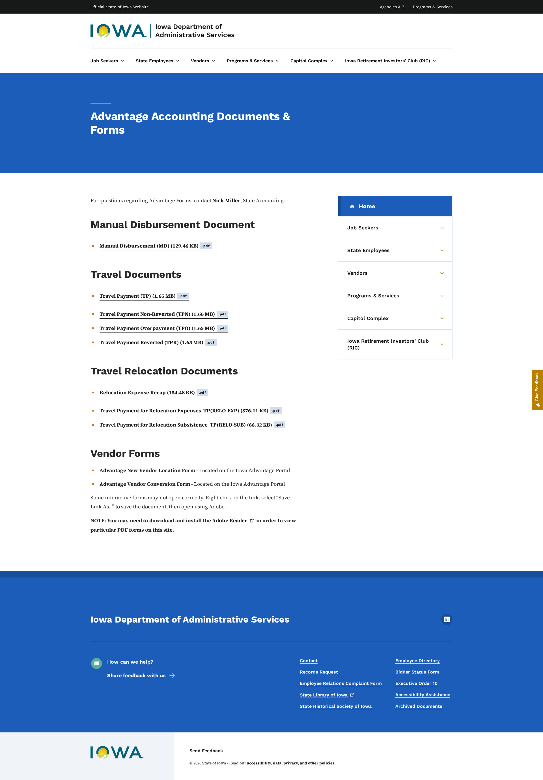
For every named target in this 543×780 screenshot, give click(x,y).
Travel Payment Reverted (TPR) (157, 342)
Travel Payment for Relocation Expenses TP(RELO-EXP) (189, 410)
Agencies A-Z (392, 7)
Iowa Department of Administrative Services (195, 31)
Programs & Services (433, 7)
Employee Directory (417, 660)
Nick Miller (226, 200)
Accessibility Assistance (422, 694)
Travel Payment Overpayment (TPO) (163, 328)
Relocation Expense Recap (153, 392)
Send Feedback (206, 750)
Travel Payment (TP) (143, 295)
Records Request (319, 672)
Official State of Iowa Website (119, 7)
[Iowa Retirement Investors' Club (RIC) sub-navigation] (434, 60)
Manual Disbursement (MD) (155, 245)
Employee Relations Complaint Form (341, 683)
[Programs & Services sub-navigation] (277, 60)
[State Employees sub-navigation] (177, 60)
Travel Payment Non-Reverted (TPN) (163, 313)
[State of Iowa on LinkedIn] (447, 623)
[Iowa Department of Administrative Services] (118, 31)
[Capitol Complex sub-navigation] (331, 60)
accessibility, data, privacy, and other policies (291, 763)
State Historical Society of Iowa (336, 706)
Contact (309, 660)
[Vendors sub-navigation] (213, 60)
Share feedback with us (136, 675)
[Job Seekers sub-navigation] (122, 60)
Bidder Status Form (417, 672)
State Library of (324, 695)
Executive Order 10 (416, 683)
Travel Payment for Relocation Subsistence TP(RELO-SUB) (191, 424)
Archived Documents (418, 706)
